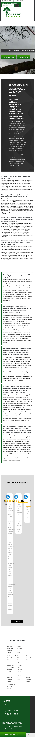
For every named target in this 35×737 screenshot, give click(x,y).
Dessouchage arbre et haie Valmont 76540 (10, 668)
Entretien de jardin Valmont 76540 (19, 649)
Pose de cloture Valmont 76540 (19, 659)
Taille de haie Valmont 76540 (20, 668)
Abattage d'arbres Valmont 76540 (9, 678)
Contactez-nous (9, 57)
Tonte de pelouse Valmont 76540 (28, 678)
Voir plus (17, 622)
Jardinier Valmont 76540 (9, 658)
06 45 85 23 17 (19, 1)
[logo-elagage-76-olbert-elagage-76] (12, 12)
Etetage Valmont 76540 (28, 658)
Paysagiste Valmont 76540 (19, 677)
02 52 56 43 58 (7, 1)
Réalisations (24, 57)
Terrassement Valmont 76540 (11, 687)
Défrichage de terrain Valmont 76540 (10, 649)
